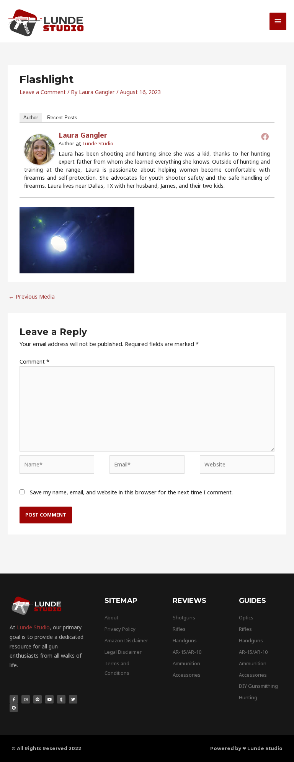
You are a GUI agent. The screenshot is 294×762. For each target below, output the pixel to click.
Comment (34, 361)
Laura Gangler (83, 135)
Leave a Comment (43, 92)
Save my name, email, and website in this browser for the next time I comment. (131, 492)
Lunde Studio (98, 143)
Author (30, 117)
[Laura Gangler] (39, 149)
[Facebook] (265, 136)
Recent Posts (62, 117)
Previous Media (31, 296)
